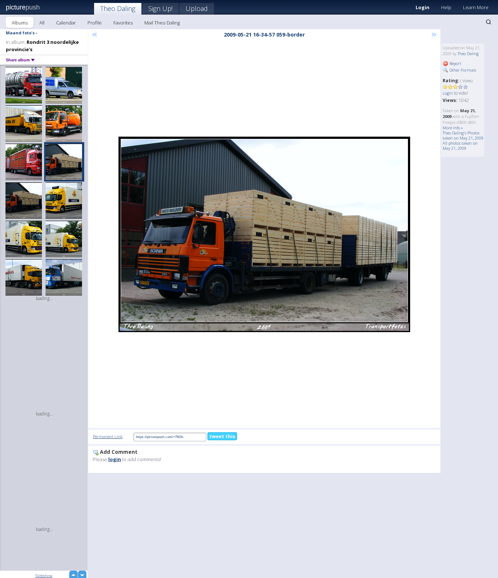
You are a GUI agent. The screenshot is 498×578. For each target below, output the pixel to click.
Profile (94, 22)
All (41, 22)
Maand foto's (20, 32)
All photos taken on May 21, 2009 (460, 145)
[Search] (488, 22)
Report (454, 63)
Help (446, 7)
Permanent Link (107, 436)
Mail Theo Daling (162, 22)
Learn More (476, 7)
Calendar (66, 22)
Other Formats (462, 70)
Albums (20, 22)
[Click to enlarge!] (264, 234)
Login (422, 7)
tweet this (222, 436)
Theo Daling (117, 8)
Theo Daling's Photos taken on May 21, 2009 (463, 135)
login (114, 459)
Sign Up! (160, 8)
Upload (197, 8)
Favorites (123, 22)
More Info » (453, 127)
